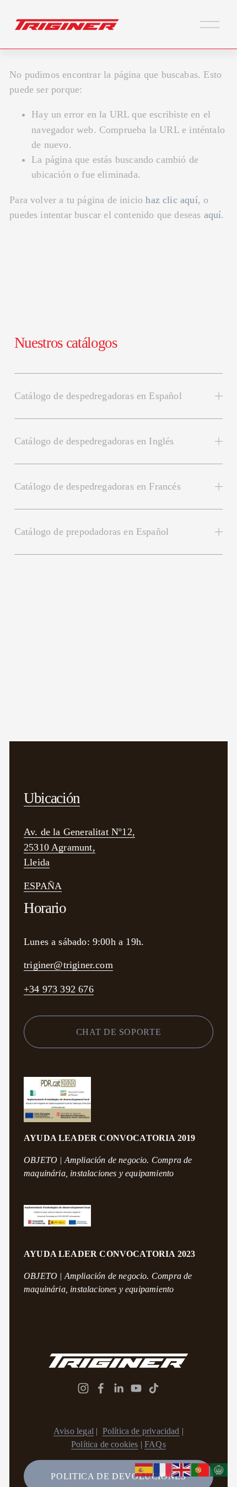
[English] (182, 1469)
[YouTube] (136, 1388)
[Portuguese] (200, 1469)
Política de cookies (104, 1444)
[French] (163, 1469)
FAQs (155, 1444)
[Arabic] (219, 1469)
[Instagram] (83, 1388)
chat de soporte (118, 1032)
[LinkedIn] (118, 1388)
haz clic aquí (171, 199)
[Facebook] (100, 1388)
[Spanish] (144, 1469)
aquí (213, 214)
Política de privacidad (141, 1431)
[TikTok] (153, 1388)
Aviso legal (73, 1431)
